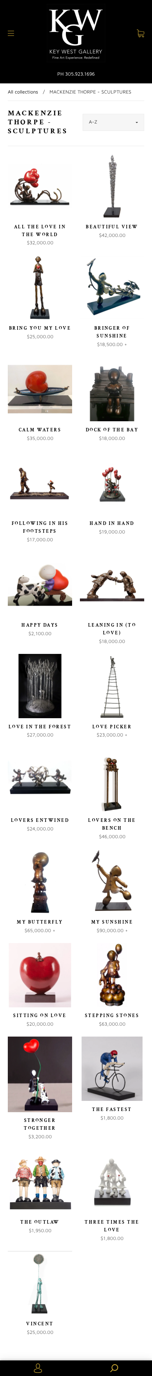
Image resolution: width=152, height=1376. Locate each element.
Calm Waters (40, 430)
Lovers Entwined (40, 820)
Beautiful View (112, 227)
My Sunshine (112, 922)
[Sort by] (113, 122)
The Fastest (112, 1109)
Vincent (39, 1324)
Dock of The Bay (112, 430)
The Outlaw (40, 1222)
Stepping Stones (112, 1015)
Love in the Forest (40, 727)
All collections (23, 92)
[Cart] (140, 33)
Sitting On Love (39, 1015)
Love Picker (112, 727)
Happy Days (39, 625)
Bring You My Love (40, 328)
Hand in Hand (112, 523)
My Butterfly (40, 922)
